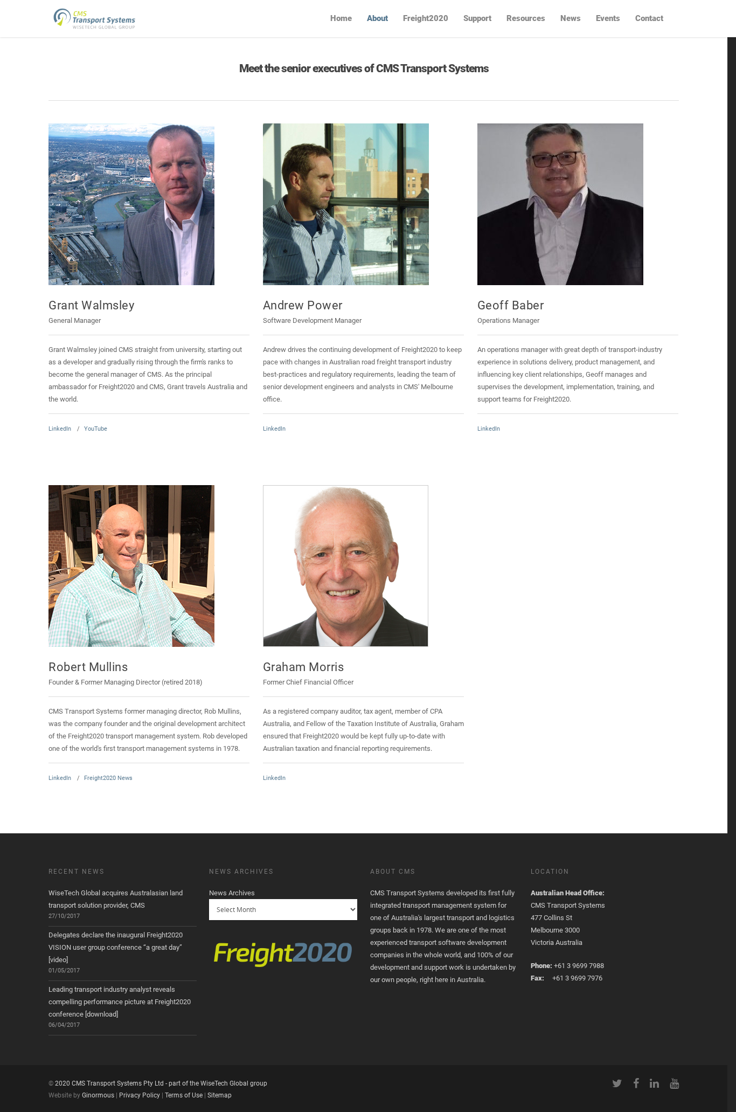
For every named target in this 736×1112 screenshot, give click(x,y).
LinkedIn (59, 428)
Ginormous (98, 1095)
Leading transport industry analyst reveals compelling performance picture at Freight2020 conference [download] (119, 1001)
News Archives (232, 893)
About (377, 18)
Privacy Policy (139, 1095)
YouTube (95, 428)
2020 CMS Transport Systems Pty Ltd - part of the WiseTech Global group (161, 1083)
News (570, 18)
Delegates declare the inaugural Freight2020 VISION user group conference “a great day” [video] (115, 947)
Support (477, 18)
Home (341, 18)
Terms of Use (184, 1095)
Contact (649, 18)
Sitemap (219, 1095)
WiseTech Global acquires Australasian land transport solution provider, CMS (115, 899)
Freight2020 (425, 18)
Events (608, 18)
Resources (525, 18)
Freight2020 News (108, 778)
